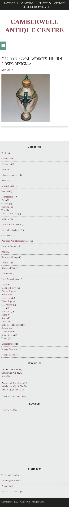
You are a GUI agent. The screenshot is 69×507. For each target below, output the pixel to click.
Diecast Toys (7, 291)
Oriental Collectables (10, 230)
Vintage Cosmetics (9, 349)
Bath (3, 200)
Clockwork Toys (8, 288)
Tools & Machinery (10, 279)
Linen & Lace (7, 186)
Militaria (5, 219)
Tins (3, 210)
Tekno (4, 321)
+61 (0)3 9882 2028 (15, 390)
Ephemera (6, 164)
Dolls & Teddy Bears (11, 325)
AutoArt (5, 294)
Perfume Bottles (8, 246)
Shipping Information (34, 7)
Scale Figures (7, 335)
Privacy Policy (8, 486)
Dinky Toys (6, 301)
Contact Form (21, 396)
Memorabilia (7, 197)
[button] (3, 46)
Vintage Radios (8, 355)
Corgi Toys (6, 298)
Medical (5, 191)
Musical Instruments (10, 224)
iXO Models (7, 305)
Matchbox (5, 311)
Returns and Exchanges (11, 491)
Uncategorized (7, 344)
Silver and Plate (8, 268)
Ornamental (6, 235)
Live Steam (6, 331)
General (5, 203)
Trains (4, 338)
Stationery (6, 273)
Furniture (5, 169)
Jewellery (5, 180)
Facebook (9, 3)
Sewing (4, 263)
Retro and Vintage (9, 257)
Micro (4, 315)
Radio (4, 252)
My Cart (43, 3)
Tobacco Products (9, 213)
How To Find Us (9, 410)
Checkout (59, 3)
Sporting (5, 207)
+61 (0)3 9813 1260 (17, 383)
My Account (27, 3)
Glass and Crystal (9, 175)
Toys (3, 284)
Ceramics (5, 158)
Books (4, 153)
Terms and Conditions (11, 475)
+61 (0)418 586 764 (18, 386)
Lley (3, 308)
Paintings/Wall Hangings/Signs (15, 241)
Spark (4, 318)
